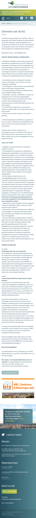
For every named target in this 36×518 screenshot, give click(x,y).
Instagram (31, 18)
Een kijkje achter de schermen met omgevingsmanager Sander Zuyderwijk (13, 450)
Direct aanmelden (9, 491)
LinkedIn (21, 18)
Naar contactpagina (7, 503)
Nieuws (9, 23)
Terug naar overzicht (10, 373)
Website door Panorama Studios (8, 514)
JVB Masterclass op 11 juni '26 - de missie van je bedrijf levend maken (16, 455)
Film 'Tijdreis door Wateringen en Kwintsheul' (15, 445)
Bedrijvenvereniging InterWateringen (18, 4)
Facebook (26, 18)
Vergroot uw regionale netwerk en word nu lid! (16, 13)
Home (3, 23)
